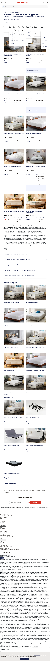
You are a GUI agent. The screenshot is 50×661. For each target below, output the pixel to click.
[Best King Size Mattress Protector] (14, 337)
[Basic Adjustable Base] (36, 407)
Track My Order (3, 534)
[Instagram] (6, 552)
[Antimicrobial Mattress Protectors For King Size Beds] (36, 337)
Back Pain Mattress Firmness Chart (37, 488)
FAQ (1, 538)
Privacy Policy (3, 544)
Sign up (35, 502)
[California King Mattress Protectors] (14, 292)
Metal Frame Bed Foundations (10, 485)
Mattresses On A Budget (40, 490)
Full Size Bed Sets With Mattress (23, 485)
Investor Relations (4, 524)
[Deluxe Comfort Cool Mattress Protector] (36, 435)
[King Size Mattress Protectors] (14, 315)
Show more (3, 525)
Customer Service (3, 531)
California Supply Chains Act (6, 546)
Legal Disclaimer (3, 545)
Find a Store (2, 530)
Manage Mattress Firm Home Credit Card (8, 536)
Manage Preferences (25, 658)
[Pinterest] (7, 552)
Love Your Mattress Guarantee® (6, 515)
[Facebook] (2, 552)
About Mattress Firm (4, 514)
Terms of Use (2, 542)
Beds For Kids (6, 492)
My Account (2, 528)
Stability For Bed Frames (9, 490)
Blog (1, 518)
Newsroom (2, 522)
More (2, 570)
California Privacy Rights (5, 548)
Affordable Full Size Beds (29, 490)
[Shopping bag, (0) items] (47, 2)
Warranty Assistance (4, 532)
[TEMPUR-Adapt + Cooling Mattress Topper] (36, 201)
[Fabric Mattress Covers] (14, 360)
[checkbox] (10, 34)
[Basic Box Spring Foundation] (14, 463)
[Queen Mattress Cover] (36, 315)
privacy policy (27, 509)
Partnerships (2, 521)
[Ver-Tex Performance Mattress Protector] (14, 156)
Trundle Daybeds (18, 490)
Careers (1, 520)
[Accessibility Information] (2, 558)
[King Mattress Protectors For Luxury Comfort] (36, 382)
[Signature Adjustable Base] (14, 435)
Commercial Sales (3, 517)
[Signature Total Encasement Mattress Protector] (14, 123)
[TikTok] (9, 552)
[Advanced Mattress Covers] (36, 292)
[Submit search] (3, 7)
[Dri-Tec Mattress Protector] (36, 123)
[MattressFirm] (24, 2)
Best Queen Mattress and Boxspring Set (12, 488)
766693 (16, 507)
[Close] (47, 654)
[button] (9, 26)
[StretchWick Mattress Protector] (14, 84)
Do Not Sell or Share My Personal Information (9, 549)
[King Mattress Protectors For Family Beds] (36, 360)
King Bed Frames (24, 488)
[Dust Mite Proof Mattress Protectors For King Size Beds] (14, 382)
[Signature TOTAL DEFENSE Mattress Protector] (14, 407)
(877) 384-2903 (3, 553)
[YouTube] (4, 552)
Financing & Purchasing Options (6, 535)
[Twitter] (1, 552)
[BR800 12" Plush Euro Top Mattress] (36, 156)
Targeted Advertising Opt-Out (6, 551)
